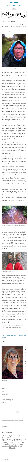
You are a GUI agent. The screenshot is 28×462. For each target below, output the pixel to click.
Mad (2, 397)
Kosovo (23, 440)
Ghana (10, 440)
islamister (15, 441)
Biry (3, 437)
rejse (20, 445)
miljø (19, 444)
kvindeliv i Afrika (20, 442)
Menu (14, 8)
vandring (13, 327)
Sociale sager (4, 402)
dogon (21, 439)
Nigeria (7, 446)
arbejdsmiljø (16, 436)
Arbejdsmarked (4, 388)
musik (23, 444)
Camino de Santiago (7, 327)
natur (4, 446)
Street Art (4, 448)
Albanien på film (5, 428)
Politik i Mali (13, 446)
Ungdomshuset (5, 404)
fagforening (5, 441)
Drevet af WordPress (5, 459)
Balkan (3, 391)
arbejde (10, 436)
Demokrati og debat (5, 394)
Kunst (3, 396)
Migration (15, 444)
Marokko (10, 444)
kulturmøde (10, 442)
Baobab (21, 436)
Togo (8, 448)
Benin (24, 435)
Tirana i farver (4, 423)
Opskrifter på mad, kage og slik (7, 399)
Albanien (4, 436)
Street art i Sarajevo (5, 426)
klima (20, 440)
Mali (6, 444)
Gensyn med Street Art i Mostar (8, 424)
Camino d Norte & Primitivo (17, 325)
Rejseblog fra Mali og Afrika (7, 400)
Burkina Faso (8, 437)
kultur (4, 442)
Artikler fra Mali (4, 389)
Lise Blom (14, 3)
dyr (25, 439)
